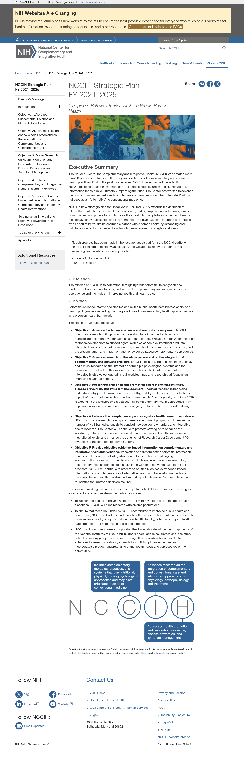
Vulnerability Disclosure (174, 715)
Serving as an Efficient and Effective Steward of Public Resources (36, 221)
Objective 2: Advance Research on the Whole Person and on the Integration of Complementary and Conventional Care (39, 139)
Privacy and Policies (171, 693)
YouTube (63, 704)
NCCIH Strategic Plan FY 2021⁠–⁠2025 (33, 87)
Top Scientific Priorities (34, 232)
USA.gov (92, 715)
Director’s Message (31, 99)
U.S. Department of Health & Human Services (117, 707)
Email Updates (34, 726)
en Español (165, 722)
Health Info (106, 63)
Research (125, 63)
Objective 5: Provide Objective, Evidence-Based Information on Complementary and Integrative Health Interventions (40, 202)
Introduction (26, 106)
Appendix (24, 240)
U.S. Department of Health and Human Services (46, 40)
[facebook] (210, 83)
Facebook (64, 694)
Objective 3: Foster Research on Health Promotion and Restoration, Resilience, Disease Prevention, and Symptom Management (38, 163)
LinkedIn (30, 704)
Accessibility (166, 700)
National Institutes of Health (96, 40)
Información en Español (174, 40)
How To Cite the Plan (34, 262)
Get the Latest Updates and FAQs (155, 26)
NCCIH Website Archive (174, 736)
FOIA (161, 707)
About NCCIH (216, 63)
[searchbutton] (224, 48)
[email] (200, 83)
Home (18, 73)
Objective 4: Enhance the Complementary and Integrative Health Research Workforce (40, 184)
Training (171, 63)
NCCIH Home (95, 693)
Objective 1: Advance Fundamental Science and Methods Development (36, 119)
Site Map (164, 729)
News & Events (192, 63)
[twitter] (217, 83)
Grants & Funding (149, 63)
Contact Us (99, 680)
